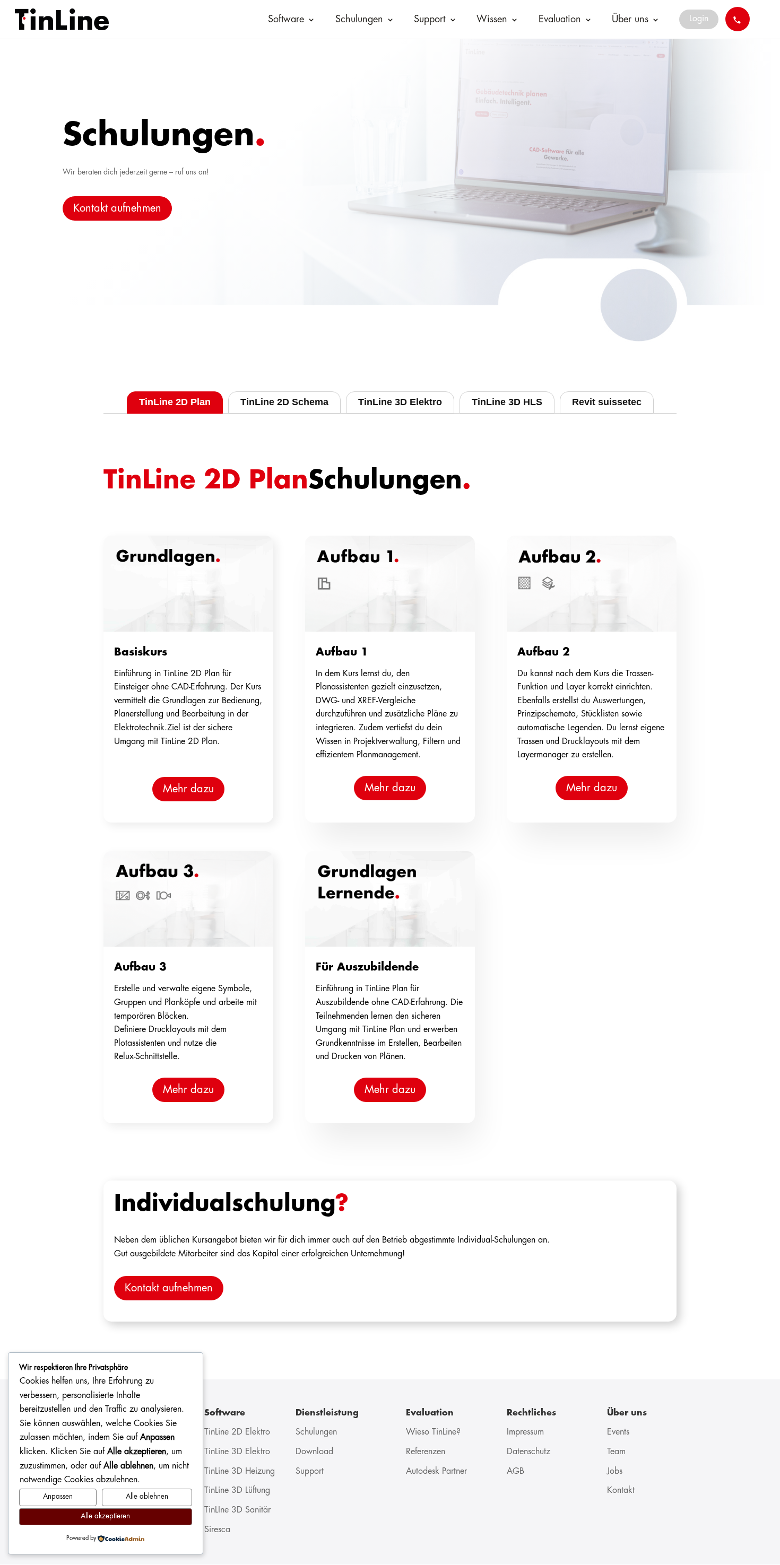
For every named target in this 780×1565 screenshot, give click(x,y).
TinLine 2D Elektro (237, 1432)
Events (618, 1432)
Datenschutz (528, 1451)
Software (286, 19)
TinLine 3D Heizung (239, 1471)
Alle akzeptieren (105, 1516)
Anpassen (58, 1497)
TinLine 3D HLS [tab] (507, 402)
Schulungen (359, 19)
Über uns (630, 19)
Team (616, 1451)
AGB (515, 1471)
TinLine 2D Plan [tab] (175, 402)
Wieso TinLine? (433, 1432)
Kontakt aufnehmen (117, 208)
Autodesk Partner (436, 1471)
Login (698, 18)
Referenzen (425, 1451)
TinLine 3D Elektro (237, 1451)
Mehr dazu (188, 789)
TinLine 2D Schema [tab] (284, 402)
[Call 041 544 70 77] (737, 19)
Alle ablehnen (147, 1497)
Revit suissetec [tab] (607, 402)
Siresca (217, 1529)
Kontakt (621, 1490)
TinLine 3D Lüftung (237, 1490)
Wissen (491, 19)
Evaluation (560, 19)
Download (314, 1451)
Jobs (614, 1471)
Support (429, 19)
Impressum (525, 1432)
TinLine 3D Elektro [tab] (400, 402)
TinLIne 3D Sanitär (237, 1510)
